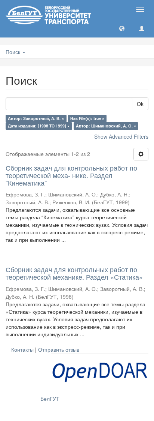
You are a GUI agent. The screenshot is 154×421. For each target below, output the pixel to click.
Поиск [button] (14, 51)
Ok (140, 104)
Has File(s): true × (87, 118)
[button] (122, 28)
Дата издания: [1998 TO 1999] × (39, 126)
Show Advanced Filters (121, 136)
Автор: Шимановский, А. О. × (106, 126)
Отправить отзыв (58, 349)
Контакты (22, 349)
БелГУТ (49, 398)
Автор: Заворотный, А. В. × (36, 118)
